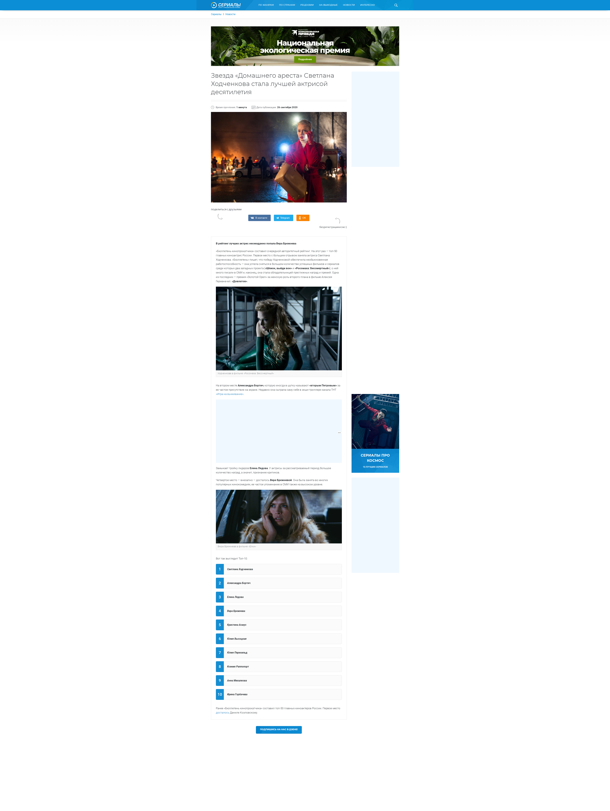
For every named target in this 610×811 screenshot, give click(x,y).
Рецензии (307, 5)
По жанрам (266, 5)
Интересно (367, 5)
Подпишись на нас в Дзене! (279, 729)
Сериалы (216, 14)
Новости (349, 5)
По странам (287, 5)
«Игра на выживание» (230, 394)
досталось (222, 712)
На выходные (328, 5)
